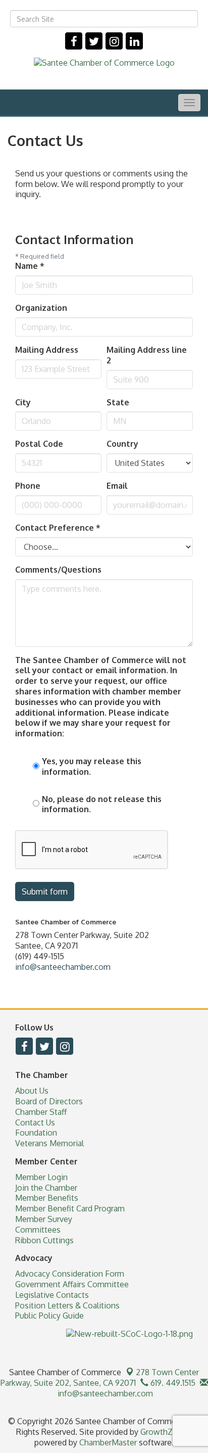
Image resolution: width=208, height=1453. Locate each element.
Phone (27, 486)
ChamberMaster (108, 1442)
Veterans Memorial (49, 1143)
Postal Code (39, 444)
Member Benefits (46, 1198)
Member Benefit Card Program (70, 1208)
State (118, 402)
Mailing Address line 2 (147, 355)
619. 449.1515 (171, 1383)
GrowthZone (163, 1432)
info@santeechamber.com (63, 967)
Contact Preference (57, 528)
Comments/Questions (58, 570)
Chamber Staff (41, 1112)
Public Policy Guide (49, 1315)
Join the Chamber (46, 1188)
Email (117, 486)
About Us (31, 1091)
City (23, 402)
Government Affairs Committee (72, 1284)
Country (122, 444)
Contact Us (35, 1122)
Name (29, 266)
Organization (41, 308)
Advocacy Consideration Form (69, 1274)
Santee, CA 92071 (100, 1377)
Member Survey (43, 1219)
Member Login (41, 1177)
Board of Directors (49, 1101)
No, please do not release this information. (102, 804)
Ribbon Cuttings (44, 1240)
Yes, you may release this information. (91, 766)
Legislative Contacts (52, 1295)
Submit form (45, 891)
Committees (38, 1230)
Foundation (36, 1133)
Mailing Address (46, 350)
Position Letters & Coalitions (67, 1305)
